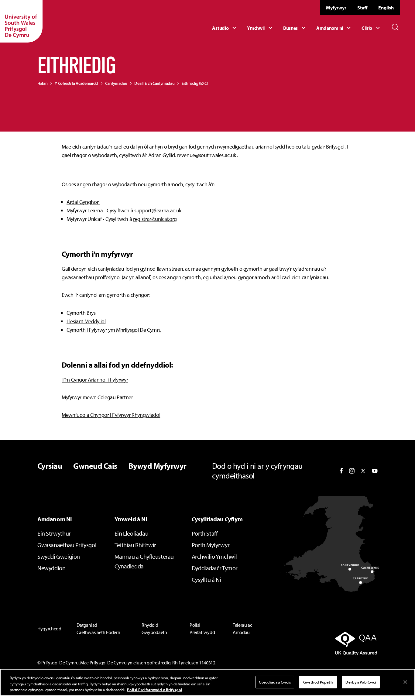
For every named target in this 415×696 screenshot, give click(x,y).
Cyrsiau (49, 466)
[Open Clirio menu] (372, 28)
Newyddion (51, 568)
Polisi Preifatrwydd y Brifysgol (154, 689)
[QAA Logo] (324, 643)
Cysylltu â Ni (206, 579)
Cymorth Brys (81, 312)
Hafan (42, 83)
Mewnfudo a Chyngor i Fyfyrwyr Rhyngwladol (111, 414)
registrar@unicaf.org (155, 218)
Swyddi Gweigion (58, 556)
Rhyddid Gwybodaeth (154, 628)
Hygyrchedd (49, 629)
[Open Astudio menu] (225, 28)
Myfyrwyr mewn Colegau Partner (97, 397)
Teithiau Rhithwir (135, 545)
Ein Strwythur (54, 533)
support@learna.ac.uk (157, 210)
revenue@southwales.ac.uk (206, 155)
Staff (362, 8)
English (386, 8)
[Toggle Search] (395, 27)
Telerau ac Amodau (242, 628)
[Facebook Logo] (341, 471)
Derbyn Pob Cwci (360, 681)
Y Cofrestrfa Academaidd (76, 83)
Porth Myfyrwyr (210, 545)
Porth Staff (205, 533)
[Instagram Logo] (352, 471)
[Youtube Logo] (375, 471)
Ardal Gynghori (83, 201)
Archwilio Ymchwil (214, 556)
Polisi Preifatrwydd (202, 628)
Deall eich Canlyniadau (154, 83)
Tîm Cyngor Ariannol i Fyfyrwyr (95, 379)
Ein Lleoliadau (131, 533)
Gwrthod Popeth (318, 681)
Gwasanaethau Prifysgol (66, 545)
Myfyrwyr (336, 8)
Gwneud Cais (95, 466)
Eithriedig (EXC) (195, 83)
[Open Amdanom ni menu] (334, 28)
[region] (207, 682)
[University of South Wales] (21, 21)
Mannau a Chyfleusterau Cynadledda (144, 561)
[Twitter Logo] (363, 471)
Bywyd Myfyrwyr (158, 466)
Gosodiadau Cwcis (275, 681)
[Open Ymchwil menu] (260, 28)
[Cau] (405, 682)
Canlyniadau (116, 83)
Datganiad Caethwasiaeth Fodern (98, 628)
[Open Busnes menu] (295, 28)
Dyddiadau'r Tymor (215, 568)
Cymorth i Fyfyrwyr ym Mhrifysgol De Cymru (114, 329)
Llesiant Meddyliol (86, 321)
